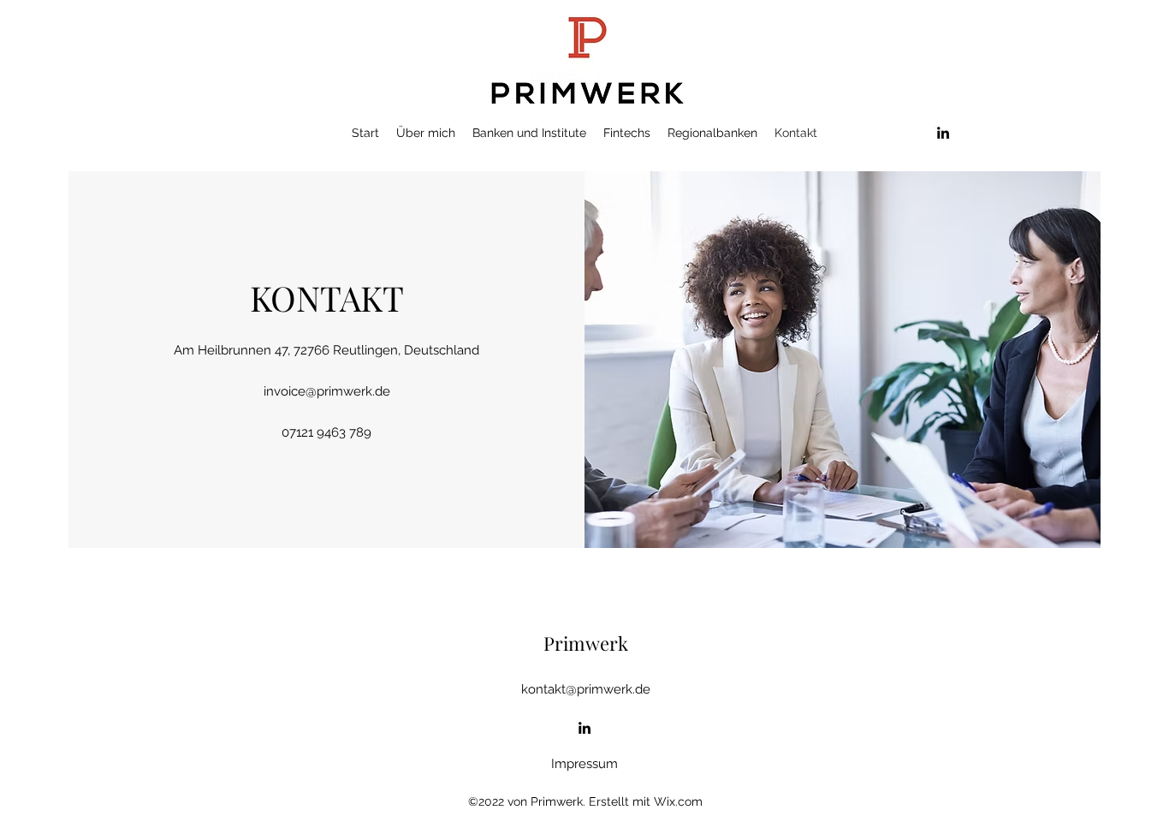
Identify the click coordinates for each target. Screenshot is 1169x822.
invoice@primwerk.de (327, 391)
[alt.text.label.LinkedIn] (943, 132)
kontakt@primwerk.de (585, 689)
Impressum (584, 763)
